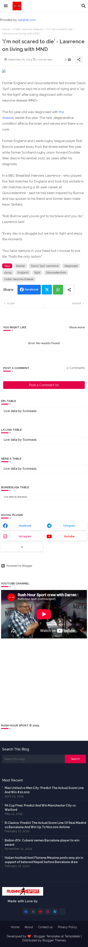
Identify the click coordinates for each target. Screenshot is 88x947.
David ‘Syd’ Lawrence (45, 265)
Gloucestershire (56, 272)
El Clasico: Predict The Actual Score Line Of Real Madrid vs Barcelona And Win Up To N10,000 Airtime (45, 825)
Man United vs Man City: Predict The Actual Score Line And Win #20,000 (44, 790)
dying (8, 272)
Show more (77, 327)
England (23, 272)
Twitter (47, 289)
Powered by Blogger (19, 565)
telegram (69, 525)
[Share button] (69, 289)
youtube (69, 536)
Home (6, 29)
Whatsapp (58, 289)
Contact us (45, 927)
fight (37, 272)
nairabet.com (27, 20)
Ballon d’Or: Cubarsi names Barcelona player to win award (42, 842)
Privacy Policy (67, 927)
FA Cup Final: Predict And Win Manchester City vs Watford (40, 807)
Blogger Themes (54, 940)
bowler (20, 265)
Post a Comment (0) (44, 385)
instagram (25, 536)
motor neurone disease (28, 29)
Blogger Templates (47, 936)
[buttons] (26, 911)
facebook (25, 525)
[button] (83, 6)
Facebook (31, 289)
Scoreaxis (30, 411)
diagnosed (71, 265)
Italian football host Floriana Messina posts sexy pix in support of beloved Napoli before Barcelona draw (44, 860)
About (29, 927)
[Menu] (6, 6)
